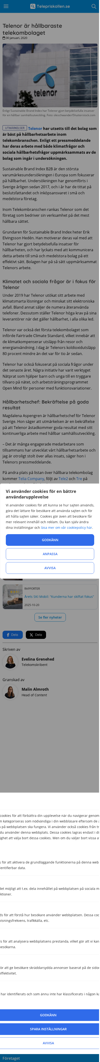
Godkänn (50, 540)
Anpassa (50, 554)
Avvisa (50, 568)
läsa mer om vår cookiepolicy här (66, 527)
